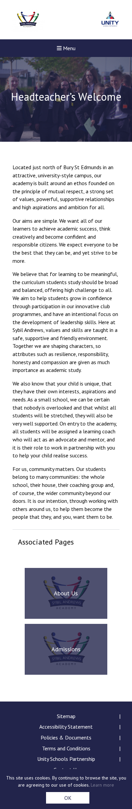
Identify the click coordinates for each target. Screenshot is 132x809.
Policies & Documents (66, 737)
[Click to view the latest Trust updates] (110, 20)
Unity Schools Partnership (66, 758)
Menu (68, 48)
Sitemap (66, 716)
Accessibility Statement (66, 726)
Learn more (102, 785)
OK (67, 797)
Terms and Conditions (66, 748)
